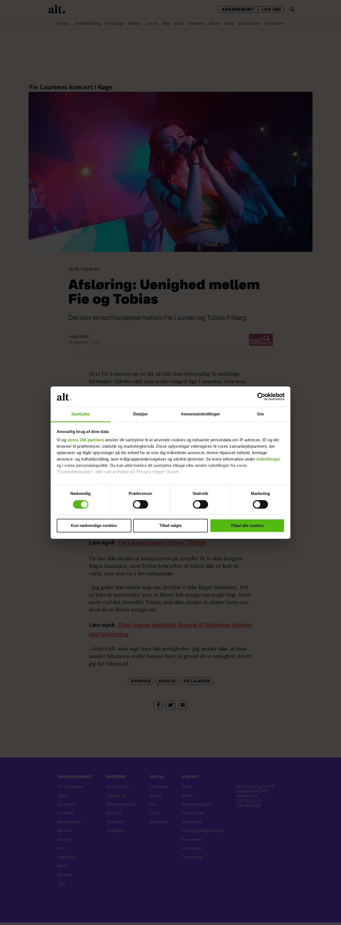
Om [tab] (260, 414)
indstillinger (269, 459)
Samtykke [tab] (80, 414)
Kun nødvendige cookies (94, 525)
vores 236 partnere (85, 440)
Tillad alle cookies (247, 525)
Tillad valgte (170, 525)
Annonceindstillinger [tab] (200, 414)
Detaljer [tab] (140, 414)
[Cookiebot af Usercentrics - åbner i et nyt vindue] (261, 396)
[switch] (140, 504)
